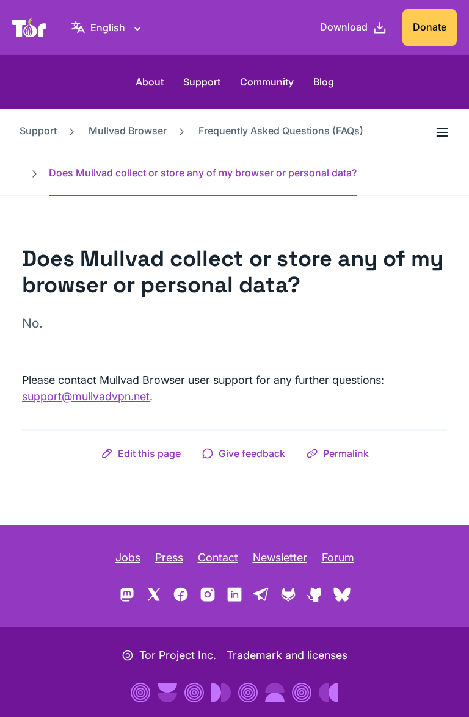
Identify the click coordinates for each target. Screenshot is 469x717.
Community (267, 82)
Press (169, 557)
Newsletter (280, 557)
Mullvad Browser (128, 130)
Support (201, 82)
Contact (218, 557)
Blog (323, 82)
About (150, 82)
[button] (140, 453)
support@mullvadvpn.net (86, 396)
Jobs (127, 557)
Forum (338, 557)
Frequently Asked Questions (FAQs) (280, 130)
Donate (429, 27)
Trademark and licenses (287, 655)
